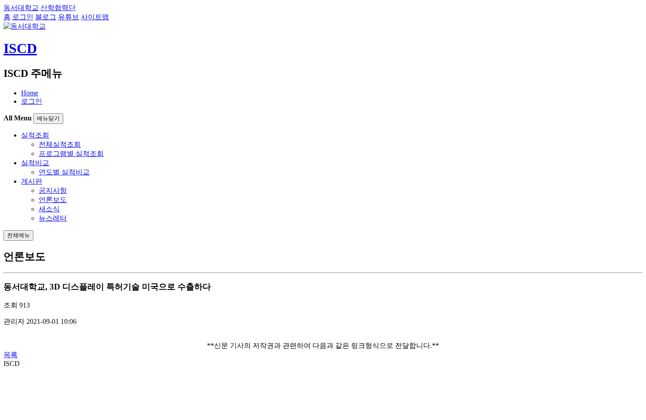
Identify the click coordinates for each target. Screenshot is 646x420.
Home (29, 93)
